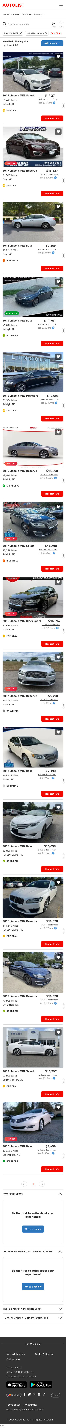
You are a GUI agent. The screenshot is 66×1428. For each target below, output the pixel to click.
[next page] (42, 1184)
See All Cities (13, 1367)
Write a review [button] (33, 1229)
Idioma (14, 1394)
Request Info (52, 118)
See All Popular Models (20, 1372)
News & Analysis (15, 1354)
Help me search (52, 43)
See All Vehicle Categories (21, 1376)
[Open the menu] (61, 5)
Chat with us (13, 1359)
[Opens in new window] (16, 1384)
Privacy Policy (30, 1405)
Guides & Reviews (44, 1354)
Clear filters (56, 33)
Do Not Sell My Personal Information (24, 1409)
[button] (54, 24)
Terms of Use (13, 1405)
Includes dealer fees (48, 99)
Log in (55, 1395)
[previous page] (24, 1184)
